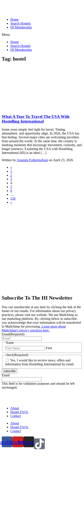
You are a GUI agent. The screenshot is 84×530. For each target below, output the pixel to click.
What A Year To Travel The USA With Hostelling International (36, 119)
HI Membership (21, 27)
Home (14, 19)
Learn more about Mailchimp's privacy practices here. (34, 328)
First (49, 348)
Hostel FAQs (19, 412)
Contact (15, 416)
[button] (42, 35)
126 (13, 198)
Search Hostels (20, 23)
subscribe (9, 371)
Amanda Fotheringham (32, 160)
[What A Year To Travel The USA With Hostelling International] (34, 108)
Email (13, 334)
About (14, 408)
